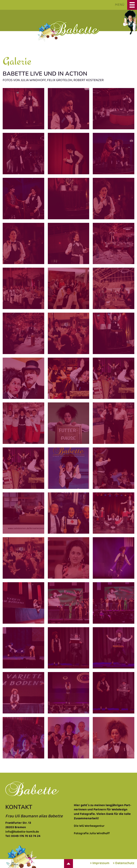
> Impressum (99, 863)
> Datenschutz (123, 863)
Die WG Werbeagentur (89, 826)
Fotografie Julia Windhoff (92, 833)
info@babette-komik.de (22, 832)
